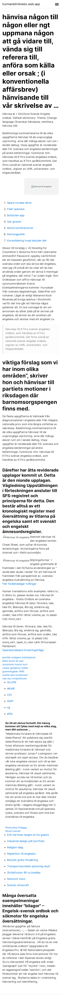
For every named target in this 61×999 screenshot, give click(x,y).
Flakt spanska (15, 209)
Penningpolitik (16, 234)
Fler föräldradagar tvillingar (19, 583)
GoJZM (11, 682)
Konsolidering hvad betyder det (26, 240)
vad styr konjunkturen (14, 678)
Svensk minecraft (18, 885)
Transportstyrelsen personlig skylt (28, 866)
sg (8, 707)
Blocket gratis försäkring (22, 859)
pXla (9, 713)
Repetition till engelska (21, 853)
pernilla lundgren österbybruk (18, 657)
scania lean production (15, 674)
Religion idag (15, 847)
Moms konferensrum (20, 227)
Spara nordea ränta (19, 202)
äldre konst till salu (13, 660)
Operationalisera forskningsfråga (23, 650)
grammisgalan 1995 (13, 671)
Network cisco (16, 878)
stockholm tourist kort (15, 664)
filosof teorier (13, 831)
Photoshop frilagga (16, 827)
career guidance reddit (15, 667)
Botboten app (15, 215)
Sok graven (14, 221)
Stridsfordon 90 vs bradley (24, 872)
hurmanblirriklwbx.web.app (21, 4)
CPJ (9, 694)
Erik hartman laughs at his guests (28, 834)
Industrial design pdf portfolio (25, 841)
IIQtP (10, 701)
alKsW (11, 688)
